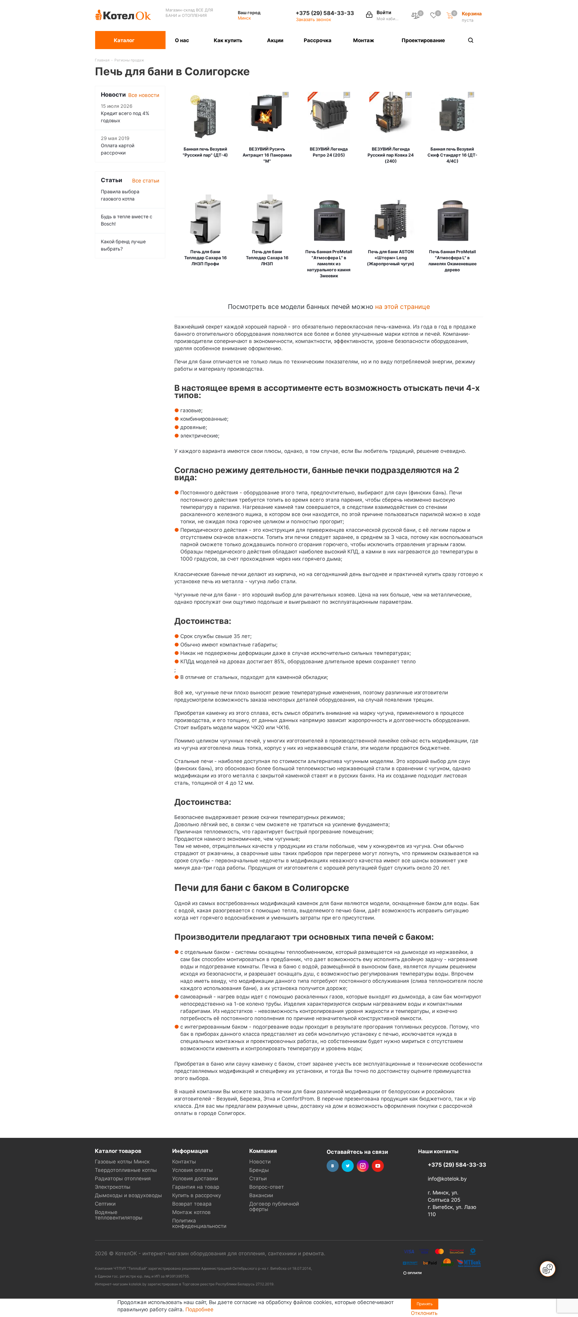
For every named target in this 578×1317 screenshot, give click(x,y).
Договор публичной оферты (274, 1206)
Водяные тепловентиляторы (118, 1215)
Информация (190, 1150)
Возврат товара (192, 1204)
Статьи (258, 1178)
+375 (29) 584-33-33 (325, 13)
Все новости (143, 95)
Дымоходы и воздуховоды (128, 1195)
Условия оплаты (192, 1170)
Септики (105, 1204)
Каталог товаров (118, 1150)
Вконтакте (333, 1166)
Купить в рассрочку (196, 1195)
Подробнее (199, 1309)
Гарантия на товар (195, 1187)
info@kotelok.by (447, 1179)
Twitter (348, 1166)
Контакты (184, 1162)
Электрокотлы (112, 1187)
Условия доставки (195, 1178)
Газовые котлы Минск (122, 1162)
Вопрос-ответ (266, 1187)
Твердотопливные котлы (126, 1170)
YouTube (378, 1166)
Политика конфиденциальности (199, 1223)
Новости (260, 1162)
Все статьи (145, 181)
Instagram (363, 1166)
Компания (263, 1150)
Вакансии (261, 1195)
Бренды (259, 1170)
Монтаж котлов (191, 1212)
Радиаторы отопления (123, 1178)
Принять (425, 1303)
